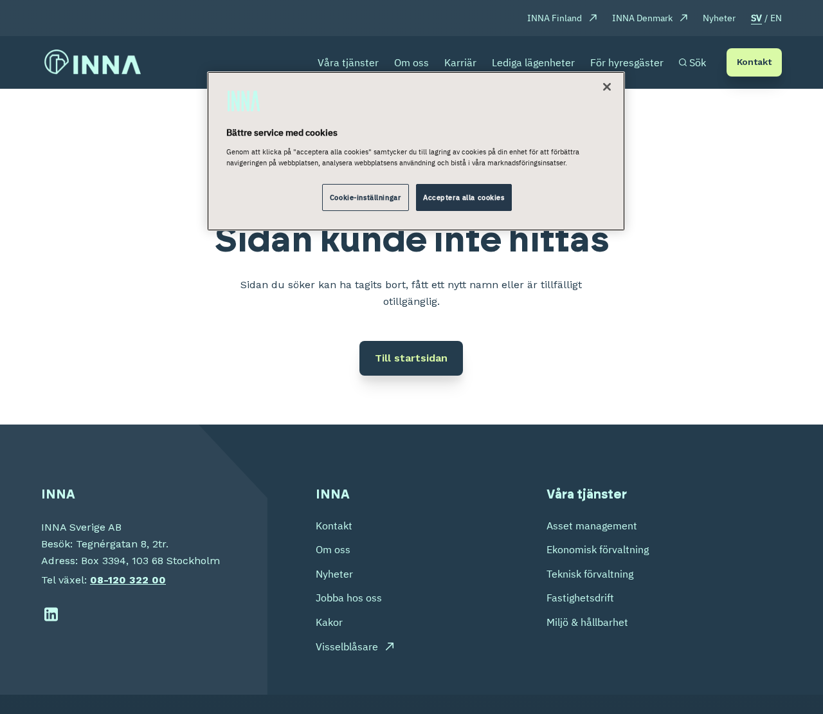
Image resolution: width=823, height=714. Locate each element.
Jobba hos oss (349, 597)
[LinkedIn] (51, 615)
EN (776, 18)
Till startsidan (411, 358)
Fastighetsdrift (580, 597)
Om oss (333, 549)
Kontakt (754, 62)
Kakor (329, 622)
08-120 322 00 (128, 580)
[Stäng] (607, 87)
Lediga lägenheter (533, 62)
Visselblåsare (347, 646)
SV (756, 18)
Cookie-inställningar (365, 197)
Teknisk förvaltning (590, 573)
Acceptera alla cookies (464, 197)
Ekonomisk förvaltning (598, 549)
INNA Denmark (642, 18)
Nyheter (719, 18)
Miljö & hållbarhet (587, 622)
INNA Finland (554, 18)
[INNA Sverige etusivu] (92, 62)
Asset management (592, 525)
